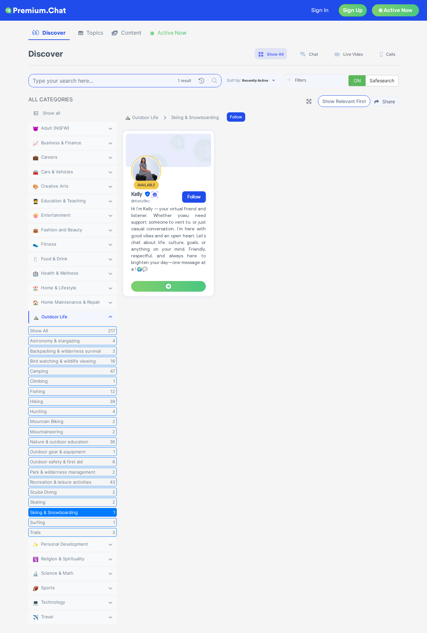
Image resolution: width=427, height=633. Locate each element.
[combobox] (315, 80)
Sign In (320, 10)
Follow (236, 116)
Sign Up (353, 10)
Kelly (137, 194)
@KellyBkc (140, 200)
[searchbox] (325, 80)
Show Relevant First (344, 101)
